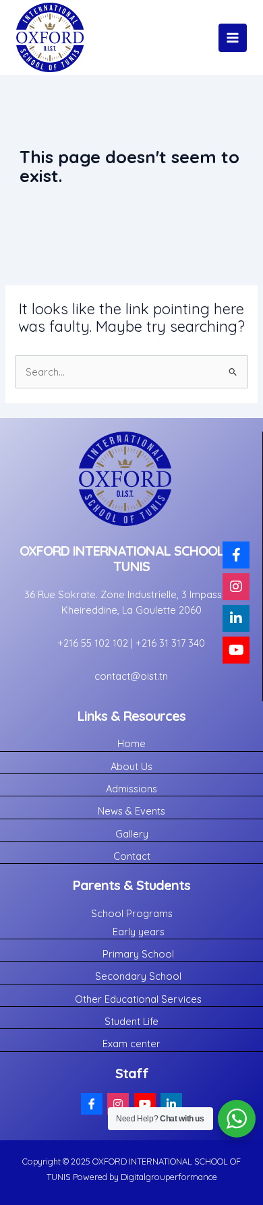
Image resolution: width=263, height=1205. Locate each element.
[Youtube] (145, 1104)
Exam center (131, 1043)
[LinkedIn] (171, 1104)
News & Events (131, 810)
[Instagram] (118, 1104)
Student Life (131, 1021)
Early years (139, 931)
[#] (92, 1104)
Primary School (138, 953)
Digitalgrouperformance (168, 1176)
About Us (131, 766)
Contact (131, 856)
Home (131, 743)
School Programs (132, 913)
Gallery (131, 833)
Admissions (131, 788)
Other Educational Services (138, 999)
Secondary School (138, 976)
